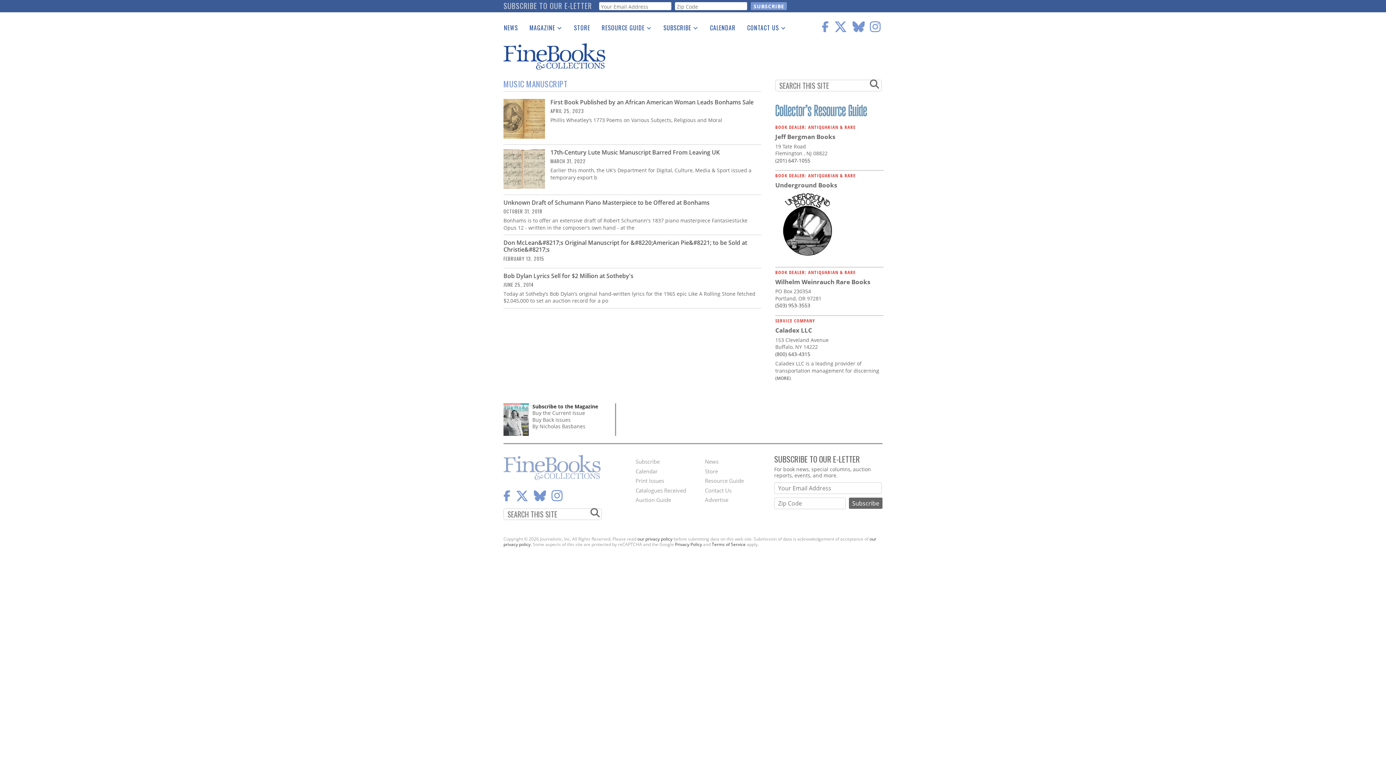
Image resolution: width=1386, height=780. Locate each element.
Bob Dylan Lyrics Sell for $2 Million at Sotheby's (568, 276)
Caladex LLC (793, 330)
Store (582, 27)
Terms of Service (729, 544)
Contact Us (760, 29)
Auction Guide (653, 499)
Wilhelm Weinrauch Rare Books (822, 282)
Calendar (723, 27)
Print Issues (650, 480)
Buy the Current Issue (558, 413)
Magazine (539, 29)
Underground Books (806, 185)
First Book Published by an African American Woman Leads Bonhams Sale (652, 102)
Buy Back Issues (551, 419)
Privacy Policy (688, 544)
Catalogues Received (661, 490)
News (511, 27)
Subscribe (674, 29)
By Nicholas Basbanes (558, 426)
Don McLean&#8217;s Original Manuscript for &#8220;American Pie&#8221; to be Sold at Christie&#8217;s (625, 246)
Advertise (716, 499)
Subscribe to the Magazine (565, 406)
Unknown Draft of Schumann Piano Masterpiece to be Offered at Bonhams (607, 203)
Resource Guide (620, 29)
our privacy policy (654, 539)
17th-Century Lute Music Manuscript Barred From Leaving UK (635, 152)
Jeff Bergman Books (805, 137)
